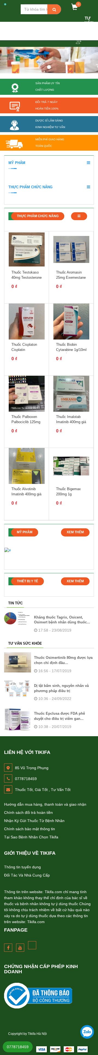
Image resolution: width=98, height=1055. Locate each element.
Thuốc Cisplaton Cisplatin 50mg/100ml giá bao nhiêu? (27, 352)
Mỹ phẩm (24, 532)
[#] (49, 996)
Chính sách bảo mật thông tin (29, 829)
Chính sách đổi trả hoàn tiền (28, 812)
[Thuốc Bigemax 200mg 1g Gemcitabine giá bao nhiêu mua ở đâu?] (71, 466)
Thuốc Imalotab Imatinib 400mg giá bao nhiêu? (71, 422)
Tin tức (15, 603)
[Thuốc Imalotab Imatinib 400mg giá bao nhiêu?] (71, 394)
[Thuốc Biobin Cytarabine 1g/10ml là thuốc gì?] (71, 321)
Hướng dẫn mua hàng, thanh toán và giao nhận (45, 804)
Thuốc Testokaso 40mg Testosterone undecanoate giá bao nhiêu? (26, 279)
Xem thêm (75, 532)
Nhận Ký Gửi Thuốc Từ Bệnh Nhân (34, 820)
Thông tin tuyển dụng (22, 867)
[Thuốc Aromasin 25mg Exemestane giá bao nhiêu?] (71, 249)
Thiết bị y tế (27, 581)
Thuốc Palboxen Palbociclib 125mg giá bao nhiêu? (25, 422)
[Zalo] (87, 1032)
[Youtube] (20, 948)
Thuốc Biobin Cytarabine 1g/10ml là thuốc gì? (71, 349)
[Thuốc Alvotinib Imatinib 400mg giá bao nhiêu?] (27, 466)
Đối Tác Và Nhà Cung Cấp (27, 875)
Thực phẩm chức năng (38, 216)
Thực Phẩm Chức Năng (30, 187)
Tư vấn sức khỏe (25, 643)
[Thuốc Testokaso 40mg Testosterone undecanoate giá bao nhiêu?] (27, 249)
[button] (88, 162)
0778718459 (18, 1047)
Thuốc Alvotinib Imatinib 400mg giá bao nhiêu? (26, 494)
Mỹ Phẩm (16, 163)
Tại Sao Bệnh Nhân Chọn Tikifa (31, 837)
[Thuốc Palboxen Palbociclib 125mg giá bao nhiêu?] (27, 394)
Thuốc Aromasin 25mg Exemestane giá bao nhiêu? (71, 277)
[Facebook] (8, 948)
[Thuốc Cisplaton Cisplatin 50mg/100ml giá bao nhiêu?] (27, 321)
